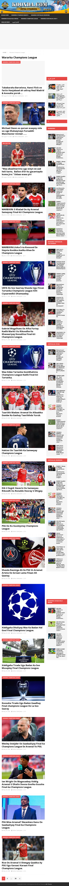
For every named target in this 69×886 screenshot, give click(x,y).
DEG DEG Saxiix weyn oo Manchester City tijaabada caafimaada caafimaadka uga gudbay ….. (60, 525)
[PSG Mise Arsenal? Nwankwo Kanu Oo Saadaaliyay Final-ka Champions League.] (23, 807)
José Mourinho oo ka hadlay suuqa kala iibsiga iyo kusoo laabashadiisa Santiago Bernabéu (60, 193)
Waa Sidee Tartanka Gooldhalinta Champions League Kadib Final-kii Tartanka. (20, 374)
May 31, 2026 (6, 296)
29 (15, 878)
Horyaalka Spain (54, 344)
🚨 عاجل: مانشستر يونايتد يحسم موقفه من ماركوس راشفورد (60, 113)
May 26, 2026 (6, 871)
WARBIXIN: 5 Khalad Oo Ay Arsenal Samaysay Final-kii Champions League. (22, 211)
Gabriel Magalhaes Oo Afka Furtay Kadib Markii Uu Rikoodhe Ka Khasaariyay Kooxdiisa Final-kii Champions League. (20, 332)
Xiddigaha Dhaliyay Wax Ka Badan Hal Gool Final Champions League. (22, 629)
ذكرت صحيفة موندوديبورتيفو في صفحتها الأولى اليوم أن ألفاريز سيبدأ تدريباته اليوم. (60, 96)
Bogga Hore (5, 15)
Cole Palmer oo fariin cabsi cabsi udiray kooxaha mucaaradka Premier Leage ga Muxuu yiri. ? (60, 551)
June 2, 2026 (6, 215)
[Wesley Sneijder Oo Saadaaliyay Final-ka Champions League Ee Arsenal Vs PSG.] (23, 729)
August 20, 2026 (7, 96)
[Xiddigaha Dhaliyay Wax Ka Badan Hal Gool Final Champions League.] (23, 604)
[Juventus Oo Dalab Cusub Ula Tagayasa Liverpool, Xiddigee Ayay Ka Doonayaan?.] (51, 299)
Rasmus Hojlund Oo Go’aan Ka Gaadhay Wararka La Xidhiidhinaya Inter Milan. (60, 324)
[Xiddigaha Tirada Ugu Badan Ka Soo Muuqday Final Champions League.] (23, 651)
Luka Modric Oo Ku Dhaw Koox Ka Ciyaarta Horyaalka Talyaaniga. (60, 335)
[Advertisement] (34, 36)
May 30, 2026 (6, 418)
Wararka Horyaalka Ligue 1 (49, 18)
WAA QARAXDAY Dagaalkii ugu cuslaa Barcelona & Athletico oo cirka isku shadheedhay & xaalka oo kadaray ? (60, 396)
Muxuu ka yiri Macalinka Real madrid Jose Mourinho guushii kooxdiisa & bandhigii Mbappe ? (60, 139)
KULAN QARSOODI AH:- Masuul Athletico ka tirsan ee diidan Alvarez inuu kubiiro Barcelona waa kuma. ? (60, 219)
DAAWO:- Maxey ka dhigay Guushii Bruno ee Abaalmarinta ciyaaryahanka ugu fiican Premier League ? (60, 167)
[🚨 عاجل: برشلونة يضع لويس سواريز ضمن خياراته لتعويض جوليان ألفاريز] (51, 86)
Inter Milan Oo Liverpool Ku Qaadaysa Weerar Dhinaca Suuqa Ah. (60, 313)
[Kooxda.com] (34, 12)
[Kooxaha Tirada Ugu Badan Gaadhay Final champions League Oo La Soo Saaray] (23, 688)
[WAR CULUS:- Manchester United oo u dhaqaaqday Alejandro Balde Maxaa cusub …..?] (51, 447)
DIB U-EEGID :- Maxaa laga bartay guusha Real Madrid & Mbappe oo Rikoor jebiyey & (60, 368)
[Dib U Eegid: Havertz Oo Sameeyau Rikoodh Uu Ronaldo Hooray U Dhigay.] (23, 473)
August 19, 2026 (7, 136)
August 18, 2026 (7, 177)
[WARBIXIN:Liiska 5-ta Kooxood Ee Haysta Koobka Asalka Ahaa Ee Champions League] (23, 232)
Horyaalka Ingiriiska (55, 460)
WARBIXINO (51, 128)
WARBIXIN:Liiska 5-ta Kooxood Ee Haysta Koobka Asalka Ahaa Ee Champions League (19, 250)
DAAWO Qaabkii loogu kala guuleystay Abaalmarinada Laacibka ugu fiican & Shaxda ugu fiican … (60, 181)
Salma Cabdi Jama (19, 96)
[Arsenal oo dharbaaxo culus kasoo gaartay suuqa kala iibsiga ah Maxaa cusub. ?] (51, 230)
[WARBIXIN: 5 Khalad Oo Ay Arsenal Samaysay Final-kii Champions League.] (23, 195)
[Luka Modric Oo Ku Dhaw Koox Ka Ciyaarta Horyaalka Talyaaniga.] (51, 334)
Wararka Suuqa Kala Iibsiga (9, 18)
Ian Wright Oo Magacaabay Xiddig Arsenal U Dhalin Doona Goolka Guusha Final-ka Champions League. (23, 784)
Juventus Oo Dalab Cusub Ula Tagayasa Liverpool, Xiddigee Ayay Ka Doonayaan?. (60, 302)
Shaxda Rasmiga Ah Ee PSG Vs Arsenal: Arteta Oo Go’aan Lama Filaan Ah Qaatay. (22, 572)
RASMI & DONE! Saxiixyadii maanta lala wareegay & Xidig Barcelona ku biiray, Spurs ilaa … (60, 653)
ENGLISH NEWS (5, 22)
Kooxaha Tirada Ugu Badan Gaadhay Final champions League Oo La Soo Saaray (21, 706)
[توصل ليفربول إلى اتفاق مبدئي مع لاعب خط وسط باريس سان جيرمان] (51, 105)
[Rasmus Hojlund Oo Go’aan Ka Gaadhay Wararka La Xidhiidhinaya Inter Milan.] (51, 322)
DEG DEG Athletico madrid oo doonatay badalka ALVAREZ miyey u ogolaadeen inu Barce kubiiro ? (60, 639)
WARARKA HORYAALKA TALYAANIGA (55, 242)
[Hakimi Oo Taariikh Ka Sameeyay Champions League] (23, 436)
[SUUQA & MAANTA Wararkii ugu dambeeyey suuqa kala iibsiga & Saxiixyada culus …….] (51, 434)
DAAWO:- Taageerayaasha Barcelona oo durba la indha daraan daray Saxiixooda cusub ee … (60, 206)
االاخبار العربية (15, 22)
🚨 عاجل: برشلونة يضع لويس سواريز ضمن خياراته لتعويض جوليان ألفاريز (60, 87)
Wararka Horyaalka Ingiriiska (40, 15)
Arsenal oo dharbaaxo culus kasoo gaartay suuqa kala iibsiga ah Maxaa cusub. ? (60, 232)
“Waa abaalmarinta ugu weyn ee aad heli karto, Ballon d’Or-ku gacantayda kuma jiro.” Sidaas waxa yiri (22, 171)
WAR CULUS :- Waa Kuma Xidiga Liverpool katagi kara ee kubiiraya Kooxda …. (60, 254)
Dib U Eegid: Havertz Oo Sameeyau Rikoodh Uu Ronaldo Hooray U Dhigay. (22, 489)
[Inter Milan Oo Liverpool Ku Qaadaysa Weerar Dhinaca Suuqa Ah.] (51, 311)
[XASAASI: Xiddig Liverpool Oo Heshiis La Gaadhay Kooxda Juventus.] (51, 275)
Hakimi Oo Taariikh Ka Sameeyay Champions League (19, 452)
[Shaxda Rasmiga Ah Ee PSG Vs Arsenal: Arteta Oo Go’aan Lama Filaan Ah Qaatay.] (23, 552)
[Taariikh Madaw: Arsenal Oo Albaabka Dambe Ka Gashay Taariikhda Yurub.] (23, 398)
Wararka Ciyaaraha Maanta (19, 15)
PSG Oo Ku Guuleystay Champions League (20, 527)
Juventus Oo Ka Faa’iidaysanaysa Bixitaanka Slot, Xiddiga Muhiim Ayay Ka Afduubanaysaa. (60, 266)
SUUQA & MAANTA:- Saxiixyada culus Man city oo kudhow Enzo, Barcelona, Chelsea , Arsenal (60, 410)
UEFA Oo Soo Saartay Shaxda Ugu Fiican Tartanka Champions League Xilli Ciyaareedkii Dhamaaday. (23, 290)
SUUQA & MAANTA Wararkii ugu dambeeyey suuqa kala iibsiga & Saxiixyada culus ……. (60, 437)
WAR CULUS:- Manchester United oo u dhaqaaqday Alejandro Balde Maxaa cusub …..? (60, 450)
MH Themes (49, 884)
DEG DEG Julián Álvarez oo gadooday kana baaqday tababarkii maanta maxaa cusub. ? (60, 626)
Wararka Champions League (29, 18)
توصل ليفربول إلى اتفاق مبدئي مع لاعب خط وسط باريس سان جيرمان (60, 105)
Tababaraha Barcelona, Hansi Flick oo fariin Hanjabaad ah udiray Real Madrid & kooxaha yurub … (23, 90)
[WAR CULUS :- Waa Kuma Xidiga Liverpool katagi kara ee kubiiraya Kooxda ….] (51, 251)
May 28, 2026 (6, 790)
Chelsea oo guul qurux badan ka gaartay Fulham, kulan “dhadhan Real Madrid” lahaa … (60, 564)
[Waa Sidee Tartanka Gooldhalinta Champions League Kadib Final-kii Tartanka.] (23, 357)
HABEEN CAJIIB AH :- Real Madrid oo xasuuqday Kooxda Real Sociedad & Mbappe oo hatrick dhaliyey (60, 381)
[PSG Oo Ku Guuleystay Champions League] (23, 511)
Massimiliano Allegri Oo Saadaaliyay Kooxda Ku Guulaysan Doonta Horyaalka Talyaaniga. (60, 289)
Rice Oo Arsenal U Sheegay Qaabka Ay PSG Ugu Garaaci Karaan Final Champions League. (22, 865)
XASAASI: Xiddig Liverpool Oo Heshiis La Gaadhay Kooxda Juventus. (60, 277)
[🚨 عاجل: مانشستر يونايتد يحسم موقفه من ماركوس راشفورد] (51, 113)
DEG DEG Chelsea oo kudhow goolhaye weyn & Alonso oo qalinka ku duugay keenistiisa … (60, 153)
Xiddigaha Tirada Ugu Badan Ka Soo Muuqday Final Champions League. (21, 667)
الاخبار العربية (51, 78)
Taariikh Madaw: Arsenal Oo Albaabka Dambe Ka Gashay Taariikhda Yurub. (22, 414)
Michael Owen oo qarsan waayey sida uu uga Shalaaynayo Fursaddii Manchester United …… (22, 131)
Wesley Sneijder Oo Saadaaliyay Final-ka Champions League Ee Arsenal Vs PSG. (23, 745)
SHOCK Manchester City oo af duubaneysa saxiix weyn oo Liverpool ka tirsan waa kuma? (60, 538)
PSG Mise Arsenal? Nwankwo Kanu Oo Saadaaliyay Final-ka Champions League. (22, 825)
